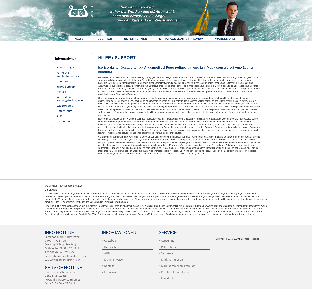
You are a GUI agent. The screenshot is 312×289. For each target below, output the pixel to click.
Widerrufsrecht (66, 105)
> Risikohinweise (112, 259)
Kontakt (61, 91)
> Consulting (166, 241)
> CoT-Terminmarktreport (175, 272)
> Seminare (166, 253)
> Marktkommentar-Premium (177, 266)
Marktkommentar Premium (181, 38)
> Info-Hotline (167, 278)
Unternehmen (135, 38)
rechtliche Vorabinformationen (69, 74)
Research (103, 38)
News (79, 38)
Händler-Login (65, 67)
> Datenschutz (111, 247)
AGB (59, 116)
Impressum (64, 121)
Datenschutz (64, 111)
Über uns (62, 81)
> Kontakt (108, 266)
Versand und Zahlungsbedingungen (70, 98)
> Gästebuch (109, 241)
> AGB (106, 253)
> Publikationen (168, 247)
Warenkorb (225, 38)
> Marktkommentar (171, 259)
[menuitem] (72, 67)
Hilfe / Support (66, 86)
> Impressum (110, 272)
